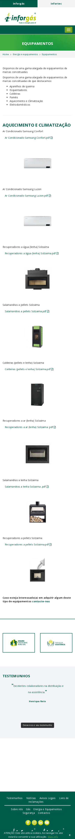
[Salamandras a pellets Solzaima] (37, 337)
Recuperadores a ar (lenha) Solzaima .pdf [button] (29, 427)
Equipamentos (49, 54)
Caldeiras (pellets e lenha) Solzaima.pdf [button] (28, 369)
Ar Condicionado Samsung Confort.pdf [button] (28, 137)
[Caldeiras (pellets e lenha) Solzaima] (37, 395)
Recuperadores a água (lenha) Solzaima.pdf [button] (31, 253)
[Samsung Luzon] (37, 221)
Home (6, 54)
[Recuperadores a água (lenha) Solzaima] (37, 279)
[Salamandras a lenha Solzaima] (37, 512)
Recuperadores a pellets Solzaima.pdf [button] (27, 544)
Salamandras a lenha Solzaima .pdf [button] (26, 486)
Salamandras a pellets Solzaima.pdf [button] (26, 311)
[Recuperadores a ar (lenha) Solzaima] (37, 454)
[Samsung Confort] (37, 163)
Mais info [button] (53, 836)
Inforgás (19, 3)
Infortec (56, 3)
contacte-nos (41, 601)
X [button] (69, 835)
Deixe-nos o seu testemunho (37, 725)
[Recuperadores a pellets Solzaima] (37, 570)
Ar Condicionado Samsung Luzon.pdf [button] (27, 195)
